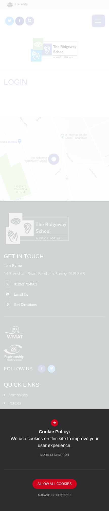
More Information (54, 454)
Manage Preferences (54, 495)
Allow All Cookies (55, 484)
